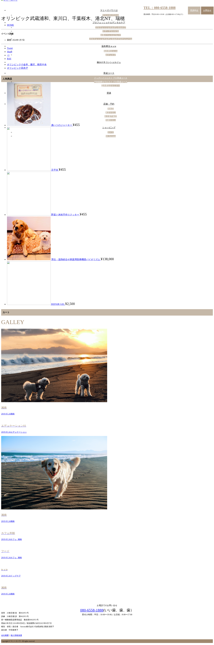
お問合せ (207, 10)
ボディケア (111, 55)
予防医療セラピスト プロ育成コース (110, 82)
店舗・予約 (108, 104)
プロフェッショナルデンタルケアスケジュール (110, 39)
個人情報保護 (16, 635)
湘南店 (111, 109)
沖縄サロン (111, 120)
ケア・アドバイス (110, 31)
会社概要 (5, 635)
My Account (111, 136)
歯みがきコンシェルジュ (109, 62)
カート (111, 132)
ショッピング (108, 127)
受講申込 (194, 10)
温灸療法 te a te (108, 46)
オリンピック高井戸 (17, 68)
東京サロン (111, 113)
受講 (109, 93)
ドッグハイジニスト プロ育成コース (110, 78)
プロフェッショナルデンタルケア (108, 22)
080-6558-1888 (91, 610)
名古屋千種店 (111, 116)
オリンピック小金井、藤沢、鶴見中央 (27, 64)
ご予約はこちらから (107, 594)
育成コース (108, 73)
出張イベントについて (110, 35)
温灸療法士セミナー (110, 86)
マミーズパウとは (109, 10)
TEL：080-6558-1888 (160, 8)
